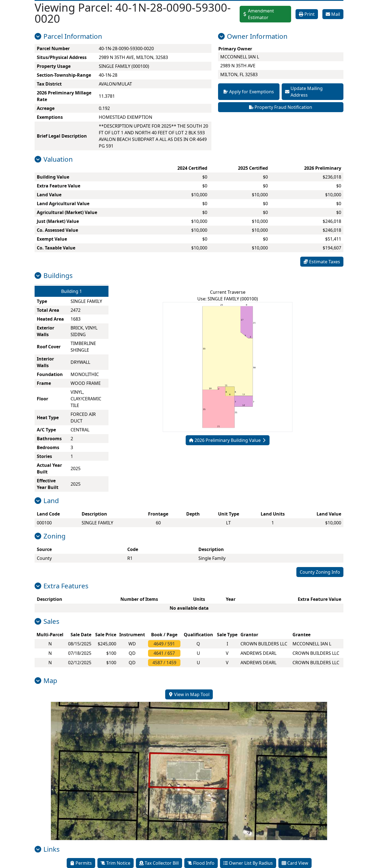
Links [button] (51, 849)
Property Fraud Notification (283, 107)
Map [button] (50, 680)
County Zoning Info (320, 572)
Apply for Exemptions (251, 92)
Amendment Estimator (261, 14)
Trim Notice (118, 863)
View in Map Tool (191, 694)
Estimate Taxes (324, 262)
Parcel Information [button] (72, 36)
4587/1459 (164, 663)
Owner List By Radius (251, 863)
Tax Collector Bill (162, 863)
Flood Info (203, 863)
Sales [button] (51, 621)
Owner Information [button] (257, 36)
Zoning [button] (54, 536)
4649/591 (164, 644)
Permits (84, 863)
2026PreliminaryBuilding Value (228, 440)
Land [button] (51, 500)
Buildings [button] (58, 275)
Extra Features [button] (66, 585)
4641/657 (164, 653)
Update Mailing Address (307, 91)
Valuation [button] (58, 159)
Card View (297, 863)
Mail (335, 14)
